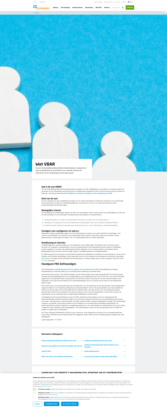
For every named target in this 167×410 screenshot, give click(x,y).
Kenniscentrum (77, 7)
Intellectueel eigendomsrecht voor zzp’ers (98, 340)
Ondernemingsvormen (91, 351)
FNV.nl (35, 2)
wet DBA (44, 260)
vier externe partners (58, 399)
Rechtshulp (89, 7)
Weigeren (37, 404)
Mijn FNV (42, 2)
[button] (130, 2)
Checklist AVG (46, 351)
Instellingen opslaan (52, 404)
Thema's (107, 7)
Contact (123, 2)
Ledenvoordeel (98, 2)
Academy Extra (108, 2)
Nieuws (55, 7)
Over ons (117, 2)
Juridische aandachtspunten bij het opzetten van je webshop (101, 346)
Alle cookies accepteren (70, 404)
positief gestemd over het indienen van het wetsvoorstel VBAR (77, 269)
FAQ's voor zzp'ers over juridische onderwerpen (57, 356)
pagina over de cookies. (44, 386)
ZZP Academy (65, 7)
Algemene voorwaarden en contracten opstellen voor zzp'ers (61, 346)
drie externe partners (52, 394)
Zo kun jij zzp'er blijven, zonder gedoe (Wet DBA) (100, 356)
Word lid (130, 7)
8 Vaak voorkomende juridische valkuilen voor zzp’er (58, 340)
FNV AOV (99, 7)
